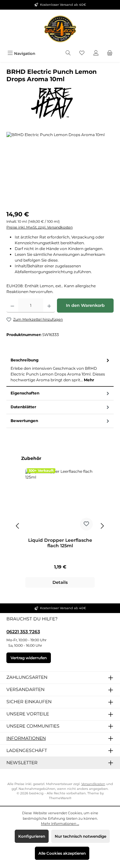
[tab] (60, 370)
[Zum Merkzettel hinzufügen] (86, 524)
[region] (60, 168)
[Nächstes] (102, 525)
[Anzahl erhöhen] (49, 305)
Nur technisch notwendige (80, 836)
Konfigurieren (31, 836)
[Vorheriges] (18, 525)
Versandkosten (93, 784)
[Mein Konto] (96, 53)
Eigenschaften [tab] (25, 393)
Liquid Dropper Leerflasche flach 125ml (60, 543)
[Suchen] (68, 53)
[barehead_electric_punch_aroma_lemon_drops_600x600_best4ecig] (60, 168)
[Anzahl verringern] (12, 305)
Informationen (26, 738)
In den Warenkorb (85, 305)
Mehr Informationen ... (60, 823)
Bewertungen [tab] (24, 420)
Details (60, 582)
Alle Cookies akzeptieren (62, 853)
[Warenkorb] (110, 53)
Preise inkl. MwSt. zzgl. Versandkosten (39, 227)
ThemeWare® (60, 798)
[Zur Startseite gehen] (60, 29)
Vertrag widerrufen (29, 657)
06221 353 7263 (23, 632)
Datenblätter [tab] (23, 406)
